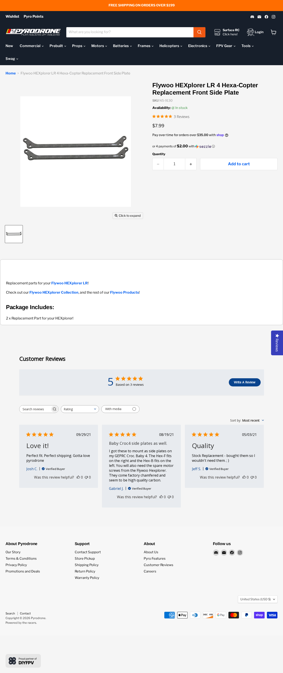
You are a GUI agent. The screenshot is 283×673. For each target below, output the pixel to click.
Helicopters (169, 46)
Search (10, 613)
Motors (98, 46)
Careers (150, 571)
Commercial (30, 46)
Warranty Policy (87, 578)
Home (11, 73)
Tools (246, 46)
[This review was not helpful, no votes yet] (86, 477)
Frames (144, 46)
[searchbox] (34, 409)
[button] (214, 146)
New (9, 46)
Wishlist (12, 17)
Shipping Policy (87, 565)
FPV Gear (224, 46)
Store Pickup (85, 559)
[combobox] (129, 32)
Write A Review (244, 382)
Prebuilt (57, 46)
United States (255, 599)
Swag (11, 59)
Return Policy (85, 571)
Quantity (158, 154)
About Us (151, 552)
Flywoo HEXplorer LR (69, 283)
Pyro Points (33, 17)
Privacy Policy (16, 565)
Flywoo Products (124, 292)
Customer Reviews (158, 565)
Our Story (13, 552)
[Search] (199, 32)
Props (77, 46)
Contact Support (88, 552)
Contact (25, 613)
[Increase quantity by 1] (191, 164)
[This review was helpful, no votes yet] (78, 477)
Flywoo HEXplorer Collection (53, 292)
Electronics (198, 46)
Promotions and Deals (23, 571)
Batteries (121, 46)
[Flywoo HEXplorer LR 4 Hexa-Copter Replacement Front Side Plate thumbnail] (14, 234)
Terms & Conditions (21, 559)
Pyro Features (155, 559)
